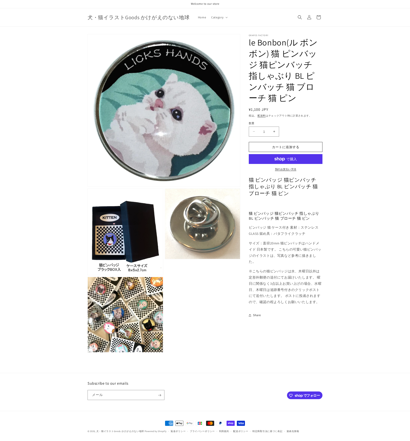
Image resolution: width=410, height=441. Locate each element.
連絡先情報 (293, 430)
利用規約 (224, 430)
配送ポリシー (240, 430)
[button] (219, 17)
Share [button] (257, 315)
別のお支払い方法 (285, 169)
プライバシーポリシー (202, 430)
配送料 (262, 115)
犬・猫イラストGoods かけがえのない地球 (120, 431)
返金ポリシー (178, 430)
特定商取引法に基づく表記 (267, 430)
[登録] (159, 395)
